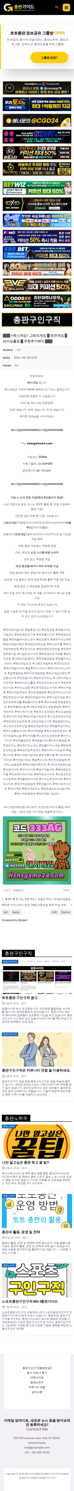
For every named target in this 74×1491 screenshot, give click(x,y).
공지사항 (37, 1392)
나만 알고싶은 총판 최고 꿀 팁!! (25, 1162)
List (6, 912)
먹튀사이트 (37, 1377)
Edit (54, 912)
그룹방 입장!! (49, 57)
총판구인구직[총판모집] (37, 1368)
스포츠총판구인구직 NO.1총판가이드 (30, 1301)
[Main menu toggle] (66, 7)
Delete (65, 912)
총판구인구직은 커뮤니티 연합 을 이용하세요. (36, 1070)
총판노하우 (37, 1382)
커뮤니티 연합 (37, 1387)
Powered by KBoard (14, 920)
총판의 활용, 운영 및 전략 (21, 1232)
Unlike (18, 890)
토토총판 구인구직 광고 (20, 997)
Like (7, 890)
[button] (57, 7)
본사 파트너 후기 (37, 1373)
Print (66, 890)
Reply (16, 912)
